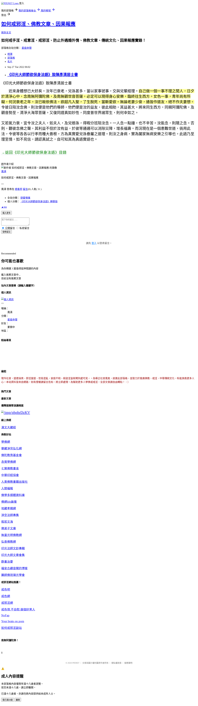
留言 (25, 189)
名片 (9, 61)
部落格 (11, 58)
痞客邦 (18, 189)
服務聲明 (128, 663)
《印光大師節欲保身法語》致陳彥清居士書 (42, 75)
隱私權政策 (116, 663)
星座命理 (27, 48)
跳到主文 (6, 32)
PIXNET (75, 663)
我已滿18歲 (7, 700)
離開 (18, 700)
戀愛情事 (25, 197)
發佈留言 (6, 232)
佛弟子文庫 (8, 528)
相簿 (9, 54)
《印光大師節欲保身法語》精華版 (39, 201)
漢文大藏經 (8, 427)
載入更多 (6, 213)
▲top (4, 207)
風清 (3, 171)
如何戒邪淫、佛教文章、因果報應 (38, 24)
